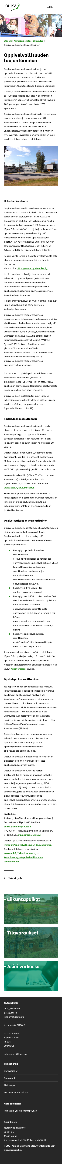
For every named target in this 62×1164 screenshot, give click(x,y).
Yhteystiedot (11, 1070)
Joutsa (12, 7)
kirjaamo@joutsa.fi (14, 1016)
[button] (51, 7)
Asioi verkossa (18, 668)
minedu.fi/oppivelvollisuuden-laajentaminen (28, 844)
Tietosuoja (9, 1085)
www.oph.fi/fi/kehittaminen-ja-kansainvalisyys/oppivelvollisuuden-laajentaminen (23, 857)
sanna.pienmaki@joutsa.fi (17, 826)
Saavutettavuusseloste (16, 1092)
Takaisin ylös (15, 878)
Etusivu (8, 40)
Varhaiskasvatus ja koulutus (28, 40)
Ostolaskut (9, 1078)
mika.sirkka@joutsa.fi (29, 834)
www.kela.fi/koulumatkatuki (19, 487)
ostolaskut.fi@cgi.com (15, 1054)
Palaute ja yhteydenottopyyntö (20, 1110)
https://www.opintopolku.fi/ (32, 268)
